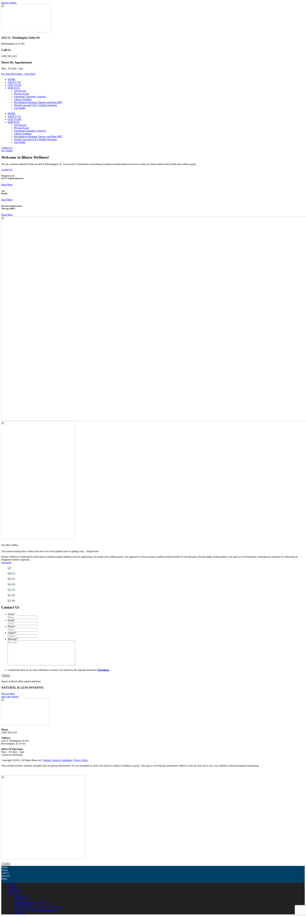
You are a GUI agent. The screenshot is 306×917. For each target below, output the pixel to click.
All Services (20, 90)
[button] (153, 770)
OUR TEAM (14, 85)
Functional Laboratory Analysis (30, 96)
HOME (11, 79)
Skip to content (8, 2)
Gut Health (19, 108)
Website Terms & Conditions (57, 760)
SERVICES (14, 88)
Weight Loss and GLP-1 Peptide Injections (35, 105)
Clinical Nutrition (23, 99)
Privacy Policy (81, 760)
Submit (6, 676)
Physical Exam (21, 93)
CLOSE (6, 864)
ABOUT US (14, 82)
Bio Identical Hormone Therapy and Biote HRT (38, 102)
